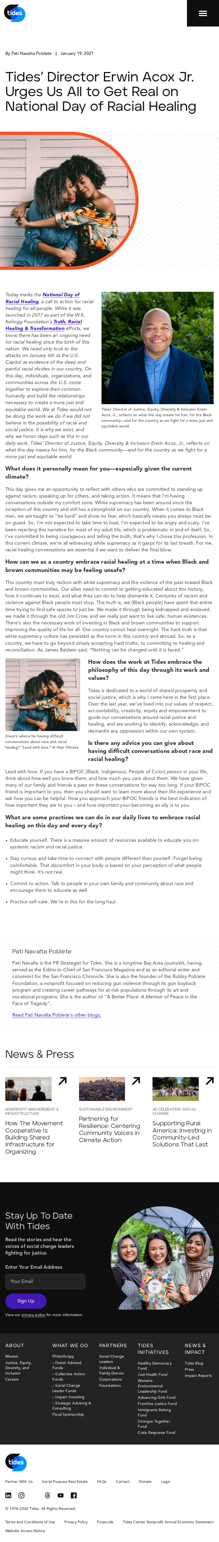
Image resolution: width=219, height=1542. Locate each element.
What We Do (70, 1345)
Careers (12, 1379)
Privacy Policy (76, 1522)
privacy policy (33, 1315)
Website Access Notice (25, 1531)
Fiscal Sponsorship (68, 1414)
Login (166, 1482)
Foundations (110, 1386)
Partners (113, 1345)
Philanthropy (63, 1356)
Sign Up (25, 1301)
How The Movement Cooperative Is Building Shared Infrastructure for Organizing (34, 1137)
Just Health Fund (152, 1375)
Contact (123, 1482)
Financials (105, 1522)
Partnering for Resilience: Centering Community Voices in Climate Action (109, 1129)
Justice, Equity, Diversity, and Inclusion (18, 1368)
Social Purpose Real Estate (65, 1482)
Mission (11, 1356)
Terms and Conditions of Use (30, 1522)
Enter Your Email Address (33, 1267)
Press (189, 1369)
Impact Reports (198, 1376)
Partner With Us (19, 1482)
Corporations (110, 1379)
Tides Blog (194, 1363)
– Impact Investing (68, 1397)
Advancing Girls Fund (156, 1398)
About (14, 1345)
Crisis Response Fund (156, 1433)
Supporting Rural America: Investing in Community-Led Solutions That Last (182, 1134)
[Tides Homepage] (14, 13)
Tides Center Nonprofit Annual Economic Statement (168, 1522)
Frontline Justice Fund (157, 1404)
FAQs (102, 1482)
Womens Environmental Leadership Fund (152, 1386)
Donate (145, 1482)
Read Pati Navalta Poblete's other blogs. (56, 1015)
